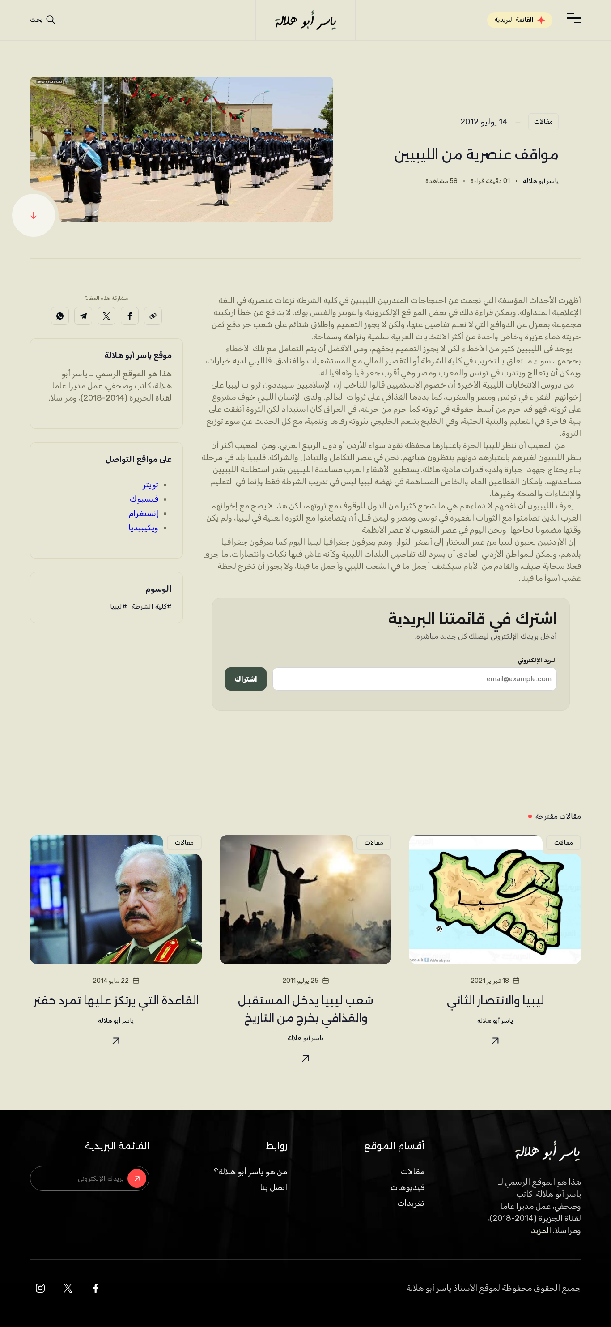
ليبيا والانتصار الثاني (495, 1000)
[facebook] (95, 1288)
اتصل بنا (273, 1187)
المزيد (541, 1230)
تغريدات (410, 1203)
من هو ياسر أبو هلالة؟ (250, 1172)
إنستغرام (143, 513)
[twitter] (68, 1288)
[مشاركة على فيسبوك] (130, 316)
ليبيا (116, 606)
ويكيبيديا (143, 528)
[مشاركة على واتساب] (60, 316)
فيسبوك (144, 499)
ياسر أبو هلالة (541, 181)
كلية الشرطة (149, 606)
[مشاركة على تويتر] (106, 316)
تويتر (150, 485)
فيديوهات (407, 1187)
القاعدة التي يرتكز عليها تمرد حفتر (116, 1000)
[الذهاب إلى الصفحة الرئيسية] (305, 20)
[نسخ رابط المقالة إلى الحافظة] (153, 316)
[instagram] (40, 1288)
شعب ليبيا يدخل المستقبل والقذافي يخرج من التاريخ (305, 1009)
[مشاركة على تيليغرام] (83, 316)
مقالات (543, 121)
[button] (574, 18)
